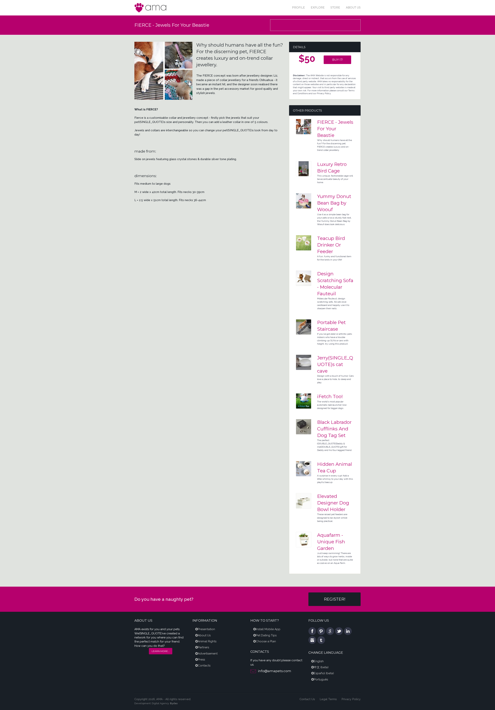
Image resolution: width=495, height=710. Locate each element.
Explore (318, 7)
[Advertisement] (316, 25)
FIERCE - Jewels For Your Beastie (335, 128)
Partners (203, 647)
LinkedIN (348, 631)
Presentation (206, 629)
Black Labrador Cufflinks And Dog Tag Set (334, 428)
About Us (204, 635)
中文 (317, 667)
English (319, 661)
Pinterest (321, 631)
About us (353, 7)
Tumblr (321, 640)
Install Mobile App (268, 629)
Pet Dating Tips (266, 635)
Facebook (312, 631)
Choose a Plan (266, 641)
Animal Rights (207, 641)
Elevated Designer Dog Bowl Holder (333, 502)
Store (335, 7)
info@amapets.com (274, 671)
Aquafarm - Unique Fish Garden (331, 541)
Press (201, 659)
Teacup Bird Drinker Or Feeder (331, 245)
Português (321, 679)
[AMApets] (150, 7)
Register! (334, 599)
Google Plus (330, 631)
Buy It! (337, 59)
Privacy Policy (351, 699)
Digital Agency (160, 703)
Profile (298, 7)
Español (319, 673)
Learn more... (161, 651)
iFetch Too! (330, 396)
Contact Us (307, 699)
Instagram (312, 640)
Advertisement (208, 653)
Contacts (204, 665)
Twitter (339, 631)
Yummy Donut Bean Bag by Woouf (334, 203)
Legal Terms (328, 699)
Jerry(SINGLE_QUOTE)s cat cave (335, 364)
